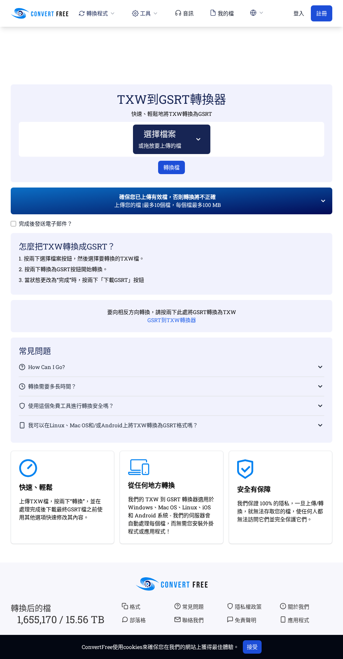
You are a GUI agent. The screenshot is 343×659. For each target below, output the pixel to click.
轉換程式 (97, 13)
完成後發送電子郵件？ (45, 223)
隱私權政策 (248, 606)
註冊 (321, 13)
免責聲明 (245, 620)
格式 (135, 606)
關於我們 (298, 606)
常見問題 (193, 606)
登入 (298, 13)
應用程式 (298, 620)
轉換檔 (171, 167)
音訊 (188, 13)
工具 (145, 13)
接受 (252, 646)
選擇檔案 (159, 139)
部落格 (138, 620)
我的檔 (226, 13)
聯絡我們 (193, 620)
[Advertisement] (171, 46)
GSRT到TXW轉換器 (171, 319)
